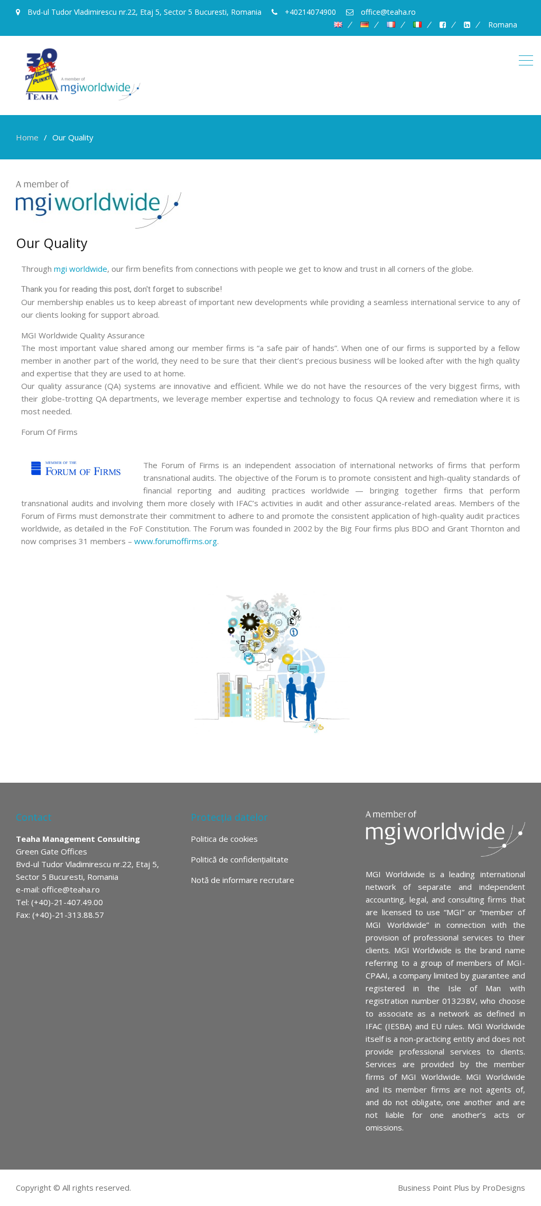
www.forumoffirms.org (175, 541)
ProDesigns (503, 1187)
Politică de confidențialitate (239, 859)
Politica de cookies (224, 838)
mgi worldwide (80, 268)
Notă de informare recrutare (242, 880)
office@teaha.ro (71, 889)
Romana (502, 25)
